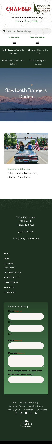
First (10, 322)
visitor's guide (31, 21)
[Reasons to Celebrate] (26, 148)
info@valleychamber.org (26, 238)
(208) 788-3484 (26, 231)
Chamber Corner (26, 150)
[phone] (36, 413)
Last (10, 334)
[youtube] (26, 413)
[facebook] (16, 413)
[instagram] (21, 413)
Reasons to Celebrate (18, 169)
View (17, 21)
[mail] (31, 413)
